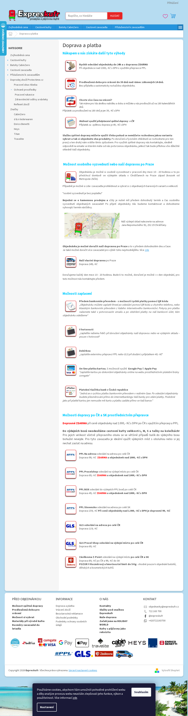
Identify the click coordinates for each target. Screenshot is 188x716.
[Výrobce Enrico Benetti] (168, 643)
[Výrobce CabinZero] (118, 643)
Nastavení (47, 707)
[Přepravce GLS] (84, 654)
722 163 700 (155, 611)
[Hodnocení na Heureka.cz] (15, 643)
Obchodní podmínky (67, 618)
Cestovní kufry (18, 60)
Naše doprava (108, 617)
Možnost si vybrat (23, 617)
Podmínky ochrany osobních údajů (71, 623)
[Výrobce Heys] (137, 643)
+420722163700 (157, 621)
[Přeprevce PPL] (64, 654)
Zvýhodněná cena (20, 55)
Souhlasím (141, 692)
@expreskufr (156, 616)
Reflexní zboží (21, 104)
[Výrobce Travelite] (100, 643)
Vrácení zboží (63, 610)
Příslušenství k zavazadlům (25, 75)
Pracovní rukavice (24, 95)
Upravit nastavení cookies (83, 670)
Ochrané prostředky (25, 90)
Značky (14, 109)
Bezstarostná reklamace (69, 614)
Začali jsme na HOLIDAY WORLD (113, 623)
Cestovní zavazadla (21, 70)
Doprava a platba (65, 606)
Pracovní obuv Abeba (25, 85)
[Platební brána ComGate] (47, 643)
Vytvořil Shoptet (171, 670)
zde (75, 698)
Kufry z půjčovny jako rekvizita (113, 630)
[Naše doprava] (124, 654)
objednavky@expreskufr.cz (164, 607)
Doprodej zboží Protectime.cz (26, 80)
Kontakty (105, 606)
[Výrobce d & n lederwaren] (152, 643)
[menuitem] (18, 27)
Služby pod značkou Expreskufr (112, 611)
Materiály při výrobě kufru (28, 621)
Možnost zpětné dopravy (27, 606)
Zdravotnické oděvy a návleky (31, 99)
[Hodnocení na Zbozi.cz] (28, 643)
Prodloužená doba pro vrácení (26, 611)
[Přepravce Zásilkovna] (104, 654)
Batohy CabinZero (20, 65)
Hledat (115, 15)
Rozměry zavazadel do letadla (26, 626)
